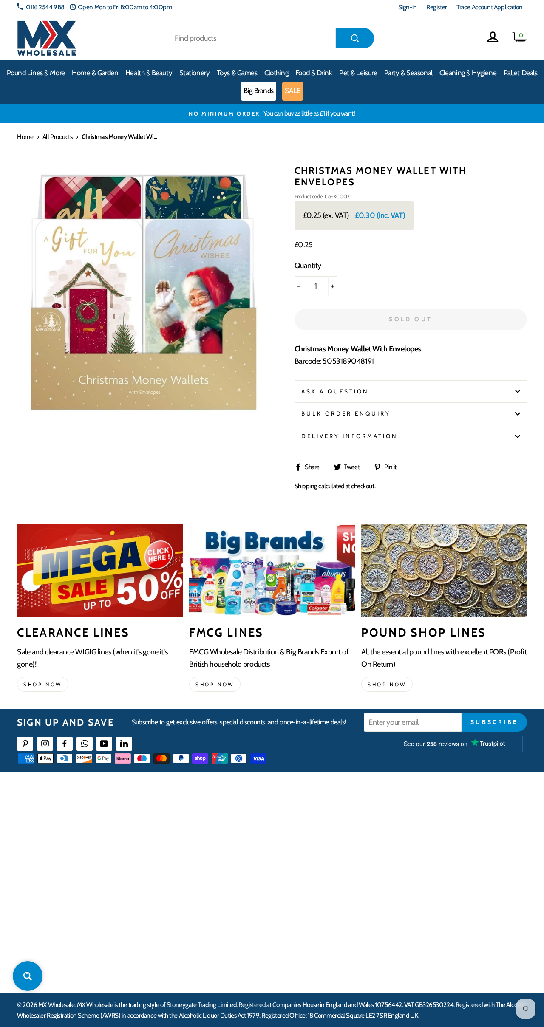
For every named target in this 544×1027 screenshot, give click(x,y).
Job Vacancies (436, 899)
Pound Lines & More (36, 72)
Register (436, 7)
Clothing (276, 72)
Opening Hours (439, 837)
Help (199, 822)
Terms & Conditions (217, 899)
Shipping (306, 486)
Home (25, 137)
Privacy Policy (210, 914)
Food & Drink (313, 72)
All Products (57, 137)
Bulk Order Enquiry (346, 413)
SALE (292, 90)
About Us (317, 822)
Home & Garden (95, 72)
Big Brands (259, 90)
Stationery (194, 72)
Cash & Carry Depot (444, 853)
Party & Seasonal (408, 72)
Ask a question (335, 391)
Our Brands (320, 853)
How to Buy (207, 837)
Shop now (42, 684)
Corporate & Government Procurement (242, 868)
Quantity (308, 265)
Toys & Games (237, 72)
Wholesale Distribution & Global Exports (242, 883)
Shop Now (387, 684)
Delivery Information (349, 436)
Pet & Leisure (358, 72)
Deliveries (205, 853)
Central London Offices (449, 868)
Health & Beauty (148, 72)
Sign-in (407, 7)
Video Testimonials (329, 837)
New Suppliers (438, 914)
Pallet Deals (521, 72)
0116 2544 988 (45, 7)
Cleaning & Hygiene (467, 72)
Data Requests (438, 945)
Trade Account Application (489, 7)
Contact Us (434, 822)
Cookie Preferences (444, 929)
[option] (272, 113)
